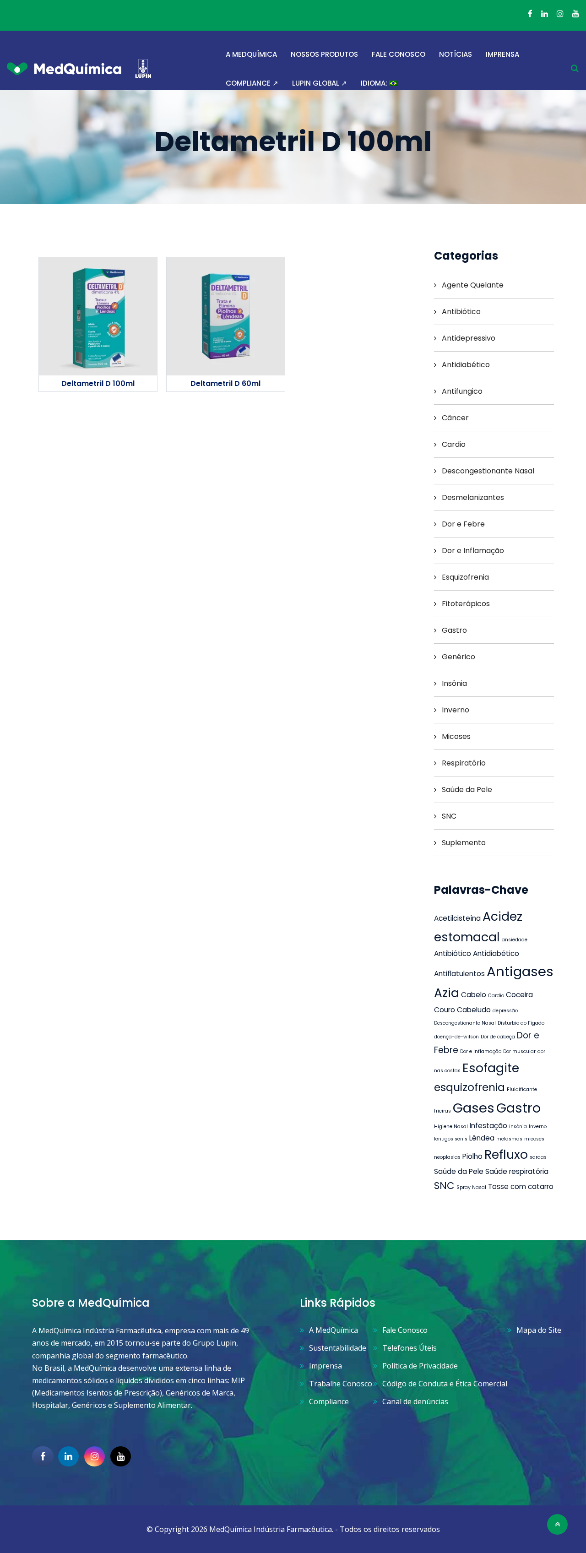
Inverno (455, 710)
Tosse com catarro (520, 1186)
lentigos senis (450, 1138)
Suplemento (464, 842)
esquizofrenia (469, 1087)
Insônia (454, 683)
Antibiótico (461, 311)
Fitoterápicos (466, 603)
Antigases (520, 971)
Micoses (456, 736)
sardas (538, 1157)
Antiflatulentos (459, 973)
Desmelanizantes (473, 497)
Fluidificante (522, 1089)
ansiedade (514, 939)
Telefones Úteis (409, 1348)
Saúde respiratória (516, 1171)
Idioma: (375, 83)
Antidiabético (466, 364)
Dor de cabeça (498, 1036)
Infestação (488, 1125)
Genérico (458, 657)
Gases (473, 1107)
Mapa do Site (538, 1330)
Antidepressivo (468, 338)
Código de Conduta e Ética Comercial (444, 1384)
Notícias (455, 54)
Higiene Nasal (451, 1126)
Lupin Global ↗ (319, 83)
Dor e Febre (463, 524)
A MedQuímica (251, 54)
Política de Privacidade (420, 1366)
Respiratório (464, 763)
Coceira (519, 994)
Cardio (454, 444)
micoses (534, 1138)
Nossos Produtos (324, 54)
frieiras (442, 1111)
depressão (505, 1010)
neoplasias (447, 1157)
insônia (518, 1126)
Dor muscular (519, 1051)
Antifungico (462, 391)
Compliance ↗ (252, 83)
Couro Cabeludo (462, 1010)
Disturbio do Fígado (521, 1023)
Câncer (455, 418)
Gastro (454, 630)
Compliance (329, 1401)
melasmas (509, 1138)
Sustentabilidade (337, 1348)
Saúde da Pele (467, 789)
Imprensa (502, 54)
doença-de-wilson (456, 1036)
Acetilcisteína (457, 918)
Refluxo (506, 1154)
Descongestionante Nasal (488, 471)
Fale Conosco (398, 54)
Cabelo (473, 994)
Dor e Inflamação (473, 550)
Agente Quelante (473, 285)
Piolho (472, 1156)
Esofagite (490, 1067)
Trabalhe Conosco (340, 1384)
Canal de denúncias (415, 1401)
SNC (449, 816)
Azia (446, 992)
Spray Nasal (471, 1187)
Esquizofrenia (465, 577)
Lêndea (481, 1138)
